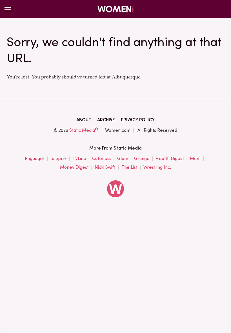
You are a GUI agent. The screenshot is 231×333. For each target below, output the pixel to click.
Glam (122, 158)
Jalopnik (58, 158)
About (83, 119)
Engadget (35, 158)
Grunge (142, 158)
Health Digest (170, 158)
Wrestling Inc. (157, 167)
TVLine (79, 158)
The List (129, 167)
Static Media (82, 130)
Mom (195, 158)
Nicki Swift (105, 167)
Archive (106, 119)
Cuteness (101, 158)
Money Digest (74, 167)
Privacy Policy (138, 119)
